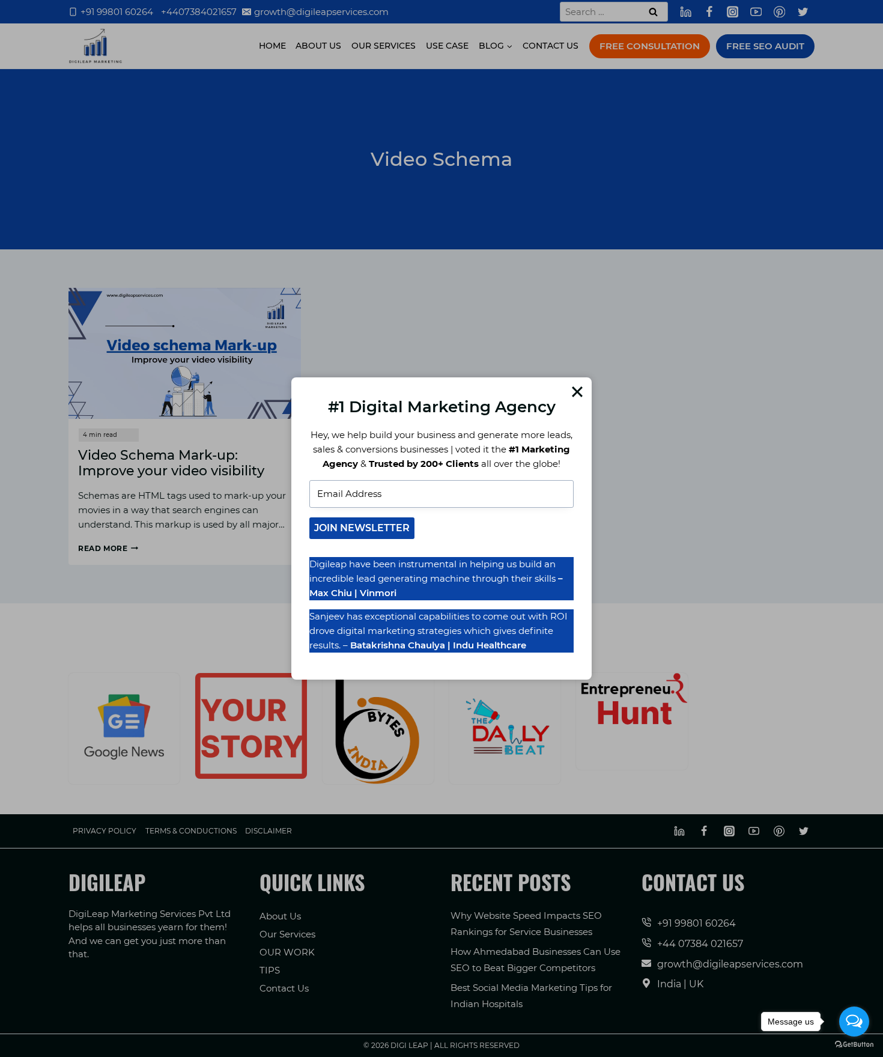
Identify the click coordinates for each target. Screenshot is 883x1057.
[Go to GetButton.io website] (854, 1045)
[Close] (577, 391)
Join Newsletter (362, 528)
